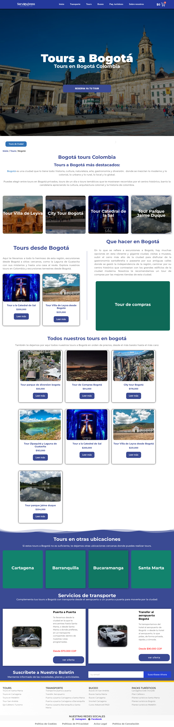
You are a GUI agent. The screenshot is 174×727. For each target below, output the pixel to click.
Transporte (75, 4)
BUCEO (93, 688)
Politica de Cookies (46, 724)
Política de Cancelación (125, 724)
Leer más (21, 316)
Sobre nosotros (136, 4)
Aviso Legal (100, 724)
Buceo (100, 4)
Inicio (61, 4)
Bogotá (11, 171)
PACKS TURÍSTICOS (144, 688)
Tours (89, 4)
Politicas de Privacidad (75, 724)
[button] (4, 142)
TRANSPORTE (54, 688)
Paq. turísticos (116, 4)
